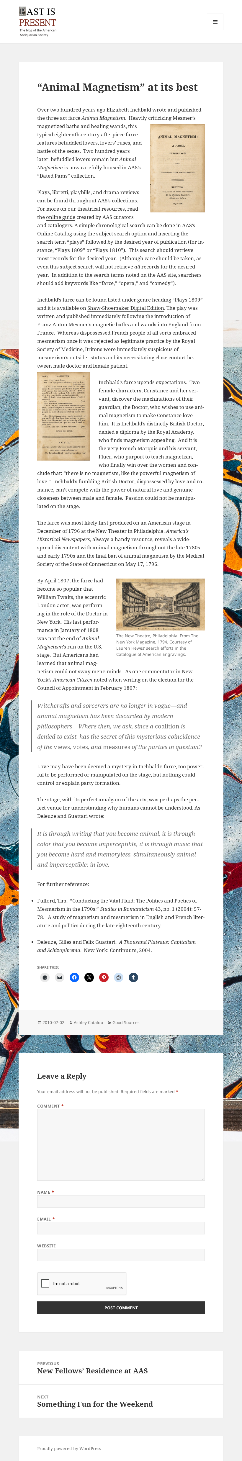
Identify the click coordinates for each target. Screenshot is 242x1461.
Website (46, 1246)
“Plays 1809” (187, 299)
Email (46, 1219)
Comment (50, 1106)
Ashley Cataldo (88, 1022)
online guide (60, 217)
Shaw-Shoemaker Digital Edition (125, 307)
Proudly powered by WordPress (69, 1448)
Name (45, 1192)
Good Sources (126, 1022)
